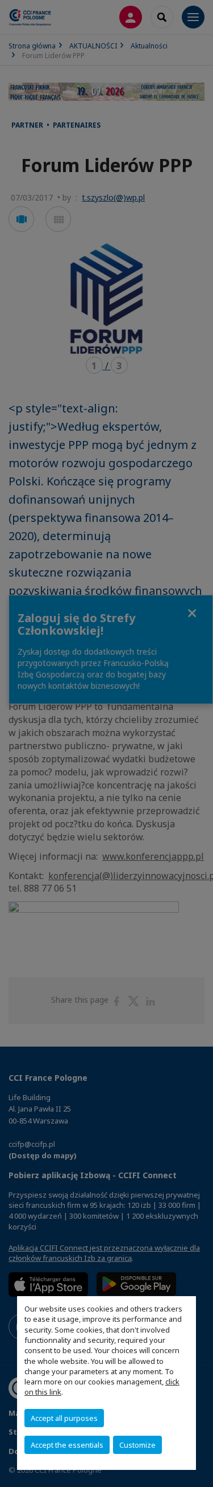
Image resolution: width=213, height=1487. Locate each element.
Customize (137, 1445)
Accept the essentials (67, 1445)
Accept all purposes (64, 1418)
